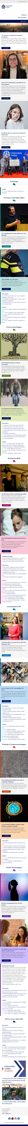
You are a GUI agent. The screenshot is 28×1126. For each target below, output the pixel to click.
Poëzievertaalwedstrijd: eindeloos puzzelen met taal (13, 428)
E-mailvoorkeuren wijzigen (8, 1122)
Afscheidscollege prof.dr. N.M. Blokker (16, 598)
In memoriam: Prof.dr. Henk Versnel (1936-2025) (13, 425)
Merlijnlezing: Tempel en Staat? (14, 453)
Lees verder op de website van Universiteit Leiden (13, 561)
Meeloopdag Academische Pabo (14, 1010)
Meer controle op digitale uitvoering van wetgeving (13, 567)
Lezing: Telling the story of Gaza (14, 448)
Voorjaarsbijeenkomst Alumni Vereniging (16, 739)
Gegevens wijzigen (17, 1122)
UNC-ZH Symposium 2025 (13, 737)
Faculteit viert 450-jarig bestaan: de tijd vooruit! (13, 568)
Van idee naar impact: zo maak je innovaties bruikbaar (14, 846)
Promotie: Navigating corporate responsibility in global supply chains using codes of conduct (12, 587)
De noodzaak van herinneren (9, 433)
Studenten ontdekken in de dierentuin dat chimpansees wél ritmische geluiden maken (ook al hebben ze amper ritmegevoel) (13, 849)
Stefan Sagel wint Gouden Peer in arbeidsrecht (12, 577)
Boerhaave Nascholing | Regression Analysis (16, 731)
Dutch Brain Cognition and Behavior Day (16, 1012)
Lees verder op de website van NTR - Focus (12, 984)
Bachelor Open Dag (11, 593)
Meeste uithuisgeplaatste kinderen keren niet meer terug (14, 993)
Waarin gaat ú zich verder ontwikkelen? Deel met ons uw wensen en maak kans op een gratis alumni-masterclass (13, 1080)
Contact (22, 1122)
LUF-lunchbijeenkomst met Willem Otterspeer (16, 1056)
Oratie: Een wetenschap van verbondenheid (16, 1013)
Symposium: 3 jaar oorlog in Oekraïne (16, 312)
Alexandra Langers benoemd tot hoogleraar (12, 717)
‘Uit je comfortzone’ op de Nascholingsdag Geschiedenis (14, 435)
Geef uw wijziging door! (6, 1113)
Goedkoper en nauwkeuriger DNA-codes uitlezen (13, 852)
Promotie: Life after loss (13, 1005)
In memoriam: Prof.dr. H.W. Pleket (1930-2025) (13, 426)
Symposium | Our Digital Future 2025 (15, 732)
